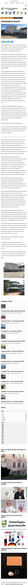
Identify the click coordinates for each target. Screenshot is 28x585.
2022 (3, 428)
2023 (3, 426)
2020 (3, 432)
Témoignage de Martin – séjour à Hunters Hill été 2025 (12, 401)
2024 (3, 424)
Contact (22, 2)
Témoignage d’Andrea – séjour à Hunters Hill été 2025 (12, 381)
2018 (3, 435)
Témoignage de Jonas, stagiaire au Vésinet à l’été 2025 (12, 391)
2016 (3, 439)
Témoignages (3, 18)
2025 (3, 422)
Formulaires (12, 2)
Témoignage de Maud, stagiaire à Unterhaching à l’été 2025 (13, 311)
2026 (3, 411)
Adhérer (17, 2)
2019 (3, 434)
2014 (3, 443)
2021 (3, 430)
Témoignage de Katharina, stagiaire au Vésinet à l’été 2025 (13, 341)
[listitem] (2, 13)
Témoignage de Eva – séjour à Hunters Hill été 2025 (11, 331)
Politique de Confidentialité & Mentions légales (14, 584)
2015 (3, 441)
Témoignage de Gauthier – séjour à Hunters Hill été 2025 (12, 361)
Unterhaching (10, 18)
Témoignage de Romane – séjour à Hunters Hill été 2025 (12, 321)
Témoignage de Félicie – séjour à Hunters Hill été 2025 (12, 371)
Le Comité (6, 2)
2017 (3, 437)
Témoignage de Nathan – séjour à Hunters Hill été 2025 (12, 351)
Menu (25, 9)
